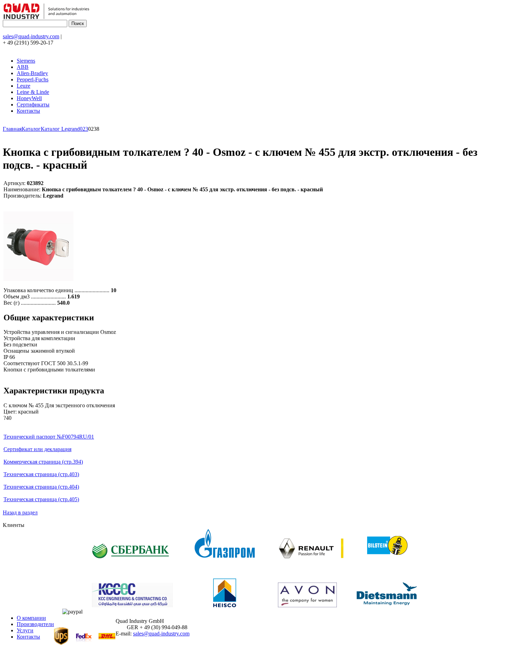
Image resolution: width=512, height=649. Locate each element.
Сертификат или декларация (37, 449)
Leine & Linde (33, 92)
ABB (23, 67)
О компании (31, 618)
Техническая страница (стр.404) (41, 487)
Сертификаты (33, 104)
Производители (35, 624)
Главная (12, 129)
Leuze (23, 86)
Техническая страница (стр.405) (41, 499)
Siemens (26, 61)
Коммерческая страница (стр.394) (43, 462)
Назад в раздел (20, 512)
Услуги (25, 630)
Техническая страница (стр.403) (41, 474)
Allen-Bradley (32, 73)
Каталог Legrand (60, 129)
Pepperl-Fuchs (32, 79)
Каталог (31, 129)
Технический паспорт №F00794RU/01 (48, 437)
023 (84, 129)
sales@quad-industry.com (31, 36)
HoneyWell (29, 98)
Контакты (28, 111)
